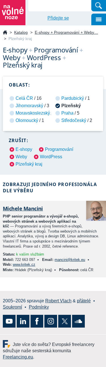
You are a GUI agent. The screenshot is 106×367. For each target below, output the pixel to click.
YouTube (9, 321)
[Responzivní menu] (98, 19)
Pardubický (72, 98)
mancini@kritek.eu (70, 260)
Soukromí (12, 307)
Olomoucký (27, 120)
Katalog (21, 32)
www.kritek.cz (24, 264)
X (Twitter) (64, 321)
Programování (59, 149)
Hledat (98, 5)
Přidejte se (58, 18)
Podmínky (39, 307)
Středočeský (73, 120)
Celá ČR (24, 98)
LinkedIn (23, 321)
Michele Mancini (23, 208)
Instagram (50, 321)
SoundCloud (78, 321)
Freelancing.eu (8, 344)
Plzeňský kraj (29, 164)
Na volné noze (5, 32)
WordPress (51, 156)
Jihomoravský (29, 105)
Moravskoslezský (33, 113)
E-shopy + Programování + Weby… (66, 32)
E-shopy (24, 149)
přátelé (84, 300)
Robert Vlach (58, 300)
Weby (21, 156)
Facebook (37, 321)
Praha (67, 113)
